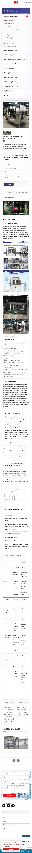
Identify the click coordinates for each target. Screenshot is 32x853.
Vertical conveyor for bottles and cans (16, 752)
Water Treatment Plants (10, 77)
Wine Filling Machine (9, 40)
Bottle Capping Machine (10, 55)
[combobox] (4, 825)
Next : (23, 701)
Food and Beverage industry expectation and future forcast (8, 714)
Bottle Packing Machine (10, 82)
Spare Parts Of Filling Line (11, 86)
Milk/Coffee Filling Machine (10, 43)
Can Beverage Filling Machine (11, 32)
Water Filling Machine (9, 23)
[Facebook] (9, 806)
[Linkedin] (13, 806)
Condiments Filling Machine (10, 46)
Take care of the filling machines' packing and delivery (22, 714)
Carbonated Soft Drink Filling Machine (13, 29)
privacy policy (12, 844)
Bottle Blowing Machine (10, 50)
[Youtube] (4, 806)
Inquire (9, 184)
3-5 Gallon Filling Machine (10, 38)
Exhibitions (29, 2)
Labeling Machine (9, 68)
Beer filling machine (9, 35)
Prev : (9, 701)
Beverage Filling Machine (11, 16)
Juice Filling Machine (8, 26)
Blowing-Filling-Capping (9, 20)
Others (6, 95)
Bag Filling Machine (9, 91)
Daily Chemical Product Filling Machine (14, 59)
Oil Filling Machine (9, 73)
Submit (9, 795)
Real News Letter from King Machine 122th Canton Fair (22, 709)
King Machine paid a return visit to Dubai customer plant (8, 709)
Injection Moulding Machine (11, 64)
